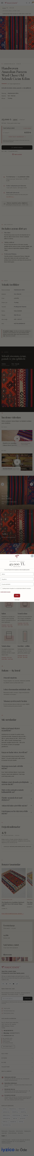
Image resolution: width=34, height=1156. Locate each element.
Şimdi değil (17, 599)
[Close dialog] (32, 556)
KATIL (17, 595)
